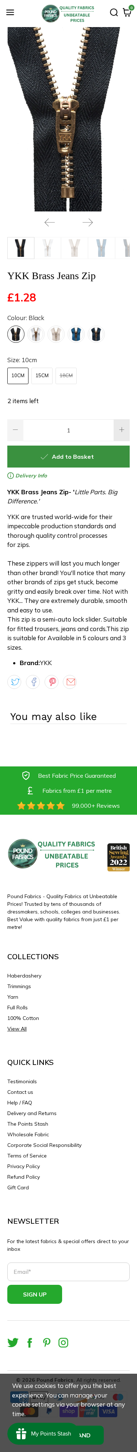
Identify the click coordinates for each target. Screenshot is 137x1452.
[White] (36, 334)
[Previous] (49, 222)
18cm (66, 375)
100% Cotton (23, 1018)
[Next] (87, 222)
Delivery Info (30, 475)
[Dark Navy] (96, 334)
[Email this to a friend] (70, 682)
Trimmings (19, 986)
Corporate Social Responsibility (44, 1145)
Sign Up (35, 1294)
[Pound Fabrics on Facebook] (29, 1342)
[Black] (15, 334)
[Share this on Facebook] (33, 682)
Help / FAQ (19, 1102)
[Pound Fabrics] (68, 13)
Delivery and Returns (32, 1113)
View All (17, 1028)
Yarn (12, 997)
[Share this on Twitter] (14, 682)
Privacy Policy (23, 1166)
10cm (17, 375)
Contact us (20, 1092)
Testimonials (22, 1081)
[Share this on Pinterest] (51, 682)
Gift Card (18, 1187)
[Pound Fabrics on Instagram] (63, 1342)
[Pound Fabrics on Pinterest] (46, 1342)
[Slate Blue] (76, 334)
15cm (42, 375)
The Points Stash (27, 1124)
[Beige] (56, 334)
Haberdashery (24, 975)
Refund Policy (23, 1177)
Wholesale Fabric (28, 1134)
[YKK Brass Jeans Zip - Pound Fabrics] (68, 119)
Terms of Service (27, 1155)
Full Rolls (17, 1007)
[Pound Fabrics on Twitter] (13, 1342)
